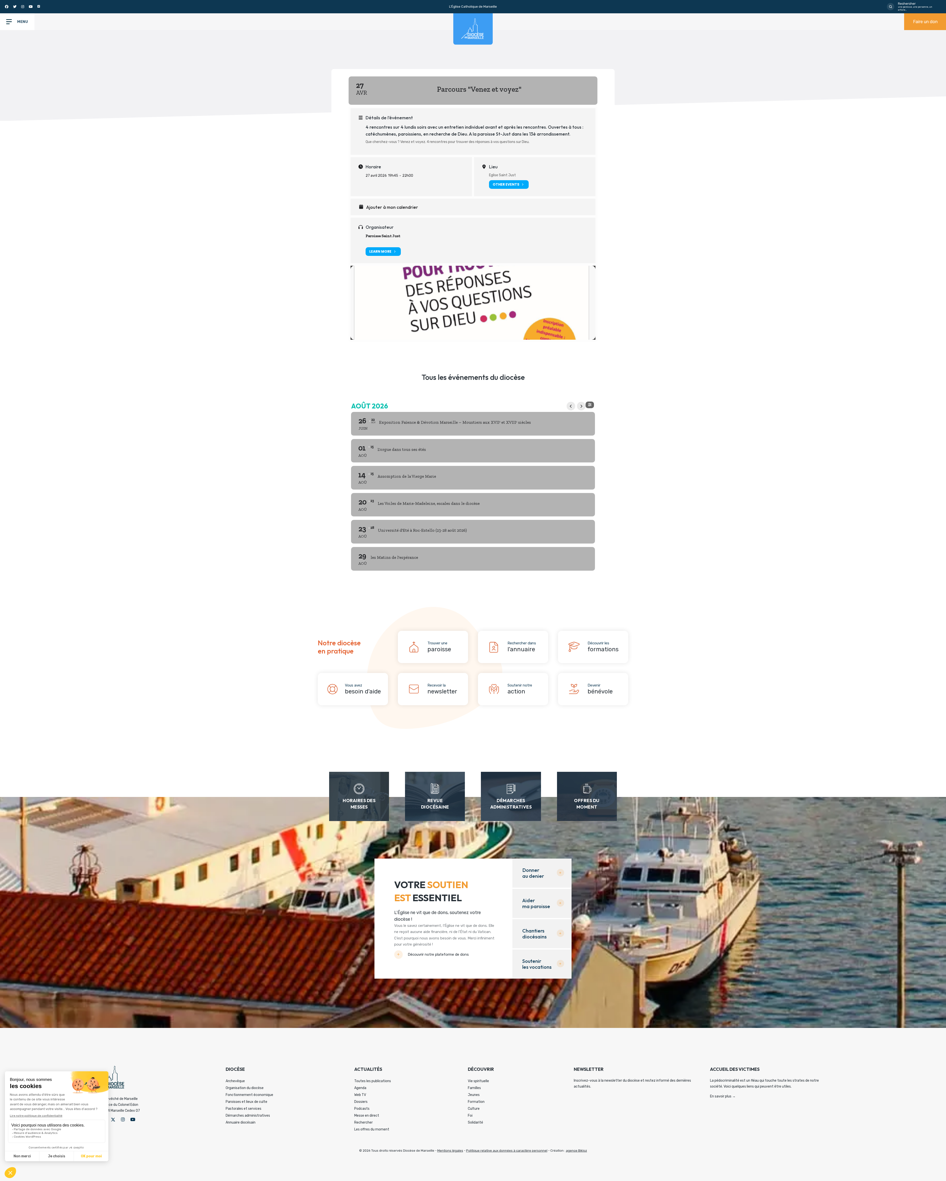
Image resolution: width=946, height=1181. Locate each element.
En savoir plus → (723, 1096)
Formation (476, 1102)
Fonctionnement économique (249, 1095)
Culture (474, 1109)
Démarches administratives (248, 1115)
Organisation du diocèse (245, 1088)
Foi (470, 1115)
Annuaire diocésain (240, 1122)
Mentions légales (450, 1150)
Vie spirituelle (478, 1081)
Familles (474, 1088)
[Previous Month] (571, 406)
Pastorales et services (243, 1109)
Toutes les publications (372, 1081)
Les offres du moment (371, 1129)
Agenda (360, 1088)
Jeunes (474, 1095)
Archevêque (235, 1081)
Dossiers (361, 1102)
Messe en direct (366, 1115)
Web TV (360, 1095)
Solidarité (475, 1122)
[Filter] (590, 405)
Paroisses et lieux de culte (246, 1102)
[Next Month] (581, 406)
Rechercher (363, 1122)
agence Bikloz (576, 1150)
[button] (113, 1119)
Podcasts (362, 1109)
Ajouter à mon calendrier (392, 207)
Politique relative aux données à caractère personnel (506, 1150)
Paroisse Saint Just (383, 235)
